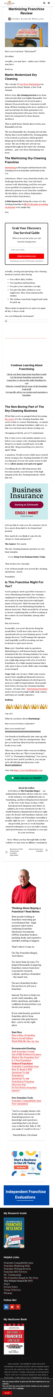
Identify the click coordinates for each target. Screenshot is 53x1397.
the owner (9, 419)
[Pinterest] (17, 1307)
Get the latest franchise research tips (26, 377)
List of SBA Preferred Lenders (26, 1054)
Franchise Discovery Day (23, 1083)
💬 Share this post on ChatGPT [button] (26, 778)
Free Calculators (20, 1104)
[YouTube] (12, 1307)
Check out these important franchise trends (26, 374)
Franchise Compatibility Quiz (26, 1101)
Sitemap (8, 1293)
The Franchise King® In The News (21, 1278)
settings (20, 1388)
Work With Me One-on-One (25, 1041)
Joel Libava (16, 19)
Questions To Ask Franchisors (20, 1074)
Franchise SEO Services (15, 1272)
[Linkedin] (6, 1307)
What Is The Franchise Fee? (25, 1057)
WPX (30, 1281)
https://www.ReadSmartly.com (28, 770)
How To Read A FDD (22, 1069)
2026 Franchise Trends (23, 1051)
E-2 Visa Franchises (21, 1060)
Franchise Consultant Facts (25, 1066)
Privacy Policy (11, 1287)
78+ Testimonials (12, 1275)
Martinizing (10, 167)
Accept (7, 1393)
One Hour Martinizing (29, 84)
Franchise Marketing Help (17, 1266)
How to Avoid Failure (22, 1038)
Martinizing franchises (36, 689)
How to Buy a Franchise (23, 1035)
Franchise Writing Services (17, 1269)
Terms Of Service (12, 1290)
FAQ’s (7, 1284)
